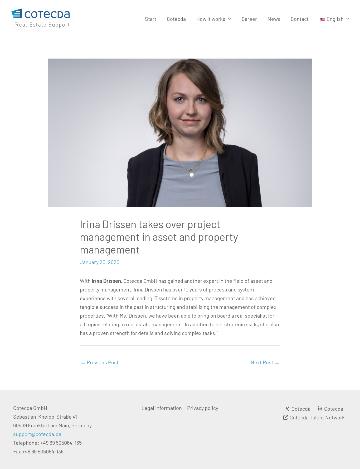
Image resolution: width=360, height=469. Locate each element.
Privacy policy (202, 408)
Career (249, 19)
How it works (210, 19)
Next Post (265, 362)
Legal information (162, 408)
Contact (300, 19)
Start (150, 19)
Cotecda (176, 19)
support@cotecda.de (37, 434)
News (273, 19)
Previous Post (99, 362)
